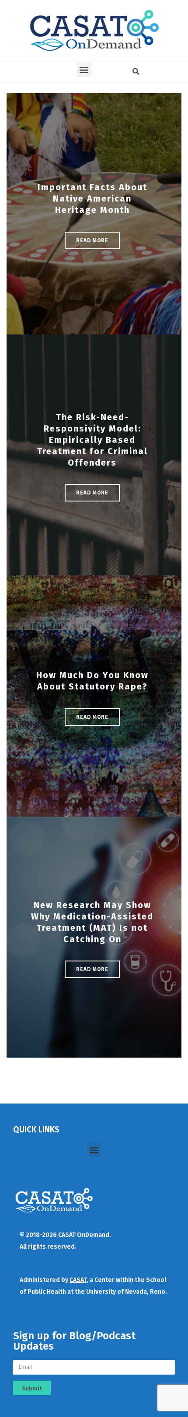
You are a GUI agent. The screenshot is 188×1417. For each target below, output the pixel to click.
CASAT (78, 1280)
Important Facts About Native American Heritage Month (92, 198)
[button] (84, 70)
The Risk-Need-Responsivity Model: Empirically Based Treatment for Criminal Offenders (92, 440)
